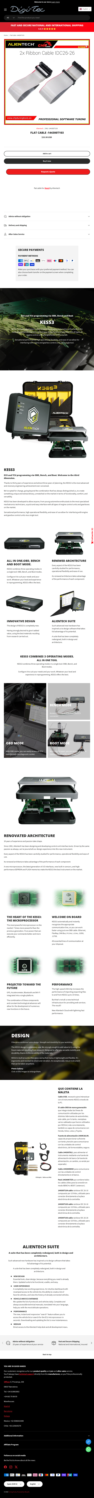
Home (6, 35)
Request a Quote (48, 171)
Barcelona (8, 1411)
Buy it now (47, 161)
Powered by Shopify (23, 1492)
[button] (88, 1450)
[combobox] (47, 17)
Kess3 (47, 188)
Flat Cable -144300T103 (17, 35)
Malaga (7, 1416)
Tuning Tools (12, 1492)
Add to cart (47, 153)
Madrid (7, 1406)
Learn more (56, 2)
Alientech (39, 128)
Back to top (47, 1354)
